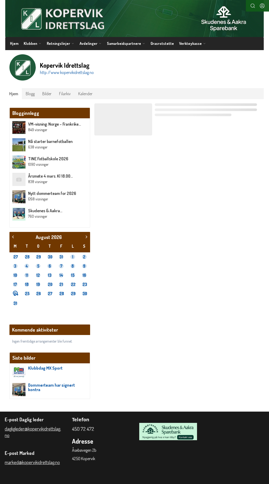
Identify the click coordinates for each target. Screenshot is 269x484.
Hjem (14, 43)
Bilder (46, 93)
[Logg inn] (262, 5)
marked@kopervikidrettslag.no (32, 462)
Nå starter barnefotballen (50, 141)
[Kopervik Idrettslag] (134, 18)
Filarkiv (65, 93)
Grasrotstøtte (162, 43)
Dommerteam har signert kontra (51, 387)
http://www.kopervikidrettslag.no (67, 72)
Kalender (85, 93)
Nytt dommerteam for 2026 (52, 193)
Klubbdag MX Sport (45, 368)
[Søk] (252, 5)
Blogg (30, 93)
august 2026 (49, 237)
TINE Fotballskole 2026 (48, 158)
